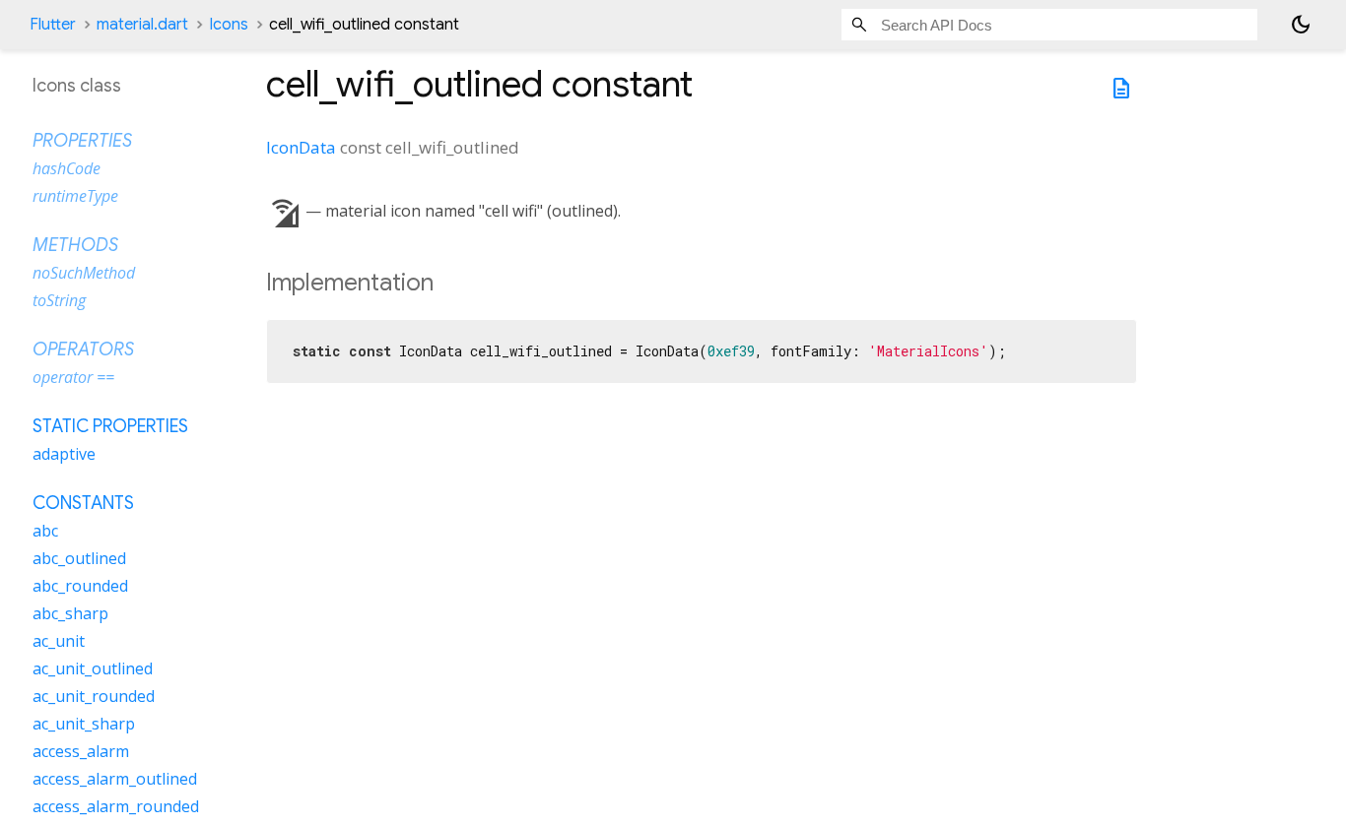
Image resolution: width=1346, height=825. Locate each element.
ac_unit (59, 641)
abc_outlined (79, 558)
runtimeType (75, 196)
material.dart (142, 24)
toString (59, 300)
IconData (301, 147)
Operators (83, 349)
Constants (83, 503)
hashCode (67, 168)
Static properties (110, 426)
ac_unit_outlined (93, 668)
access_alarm (81, 751)
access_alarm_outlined (115, 779)
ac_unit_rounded (94, 696)
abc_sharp (70, 613)
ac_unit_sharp (84, 723)
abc (45, 530)
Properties (82, 141)
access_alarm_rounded (116, 806)
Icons (228, 24)
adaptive (64, 454)
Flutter (53, 24)
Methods (75, 245)
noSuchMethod (84, 273)
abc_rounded (80, 586)
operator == (73, 377)
